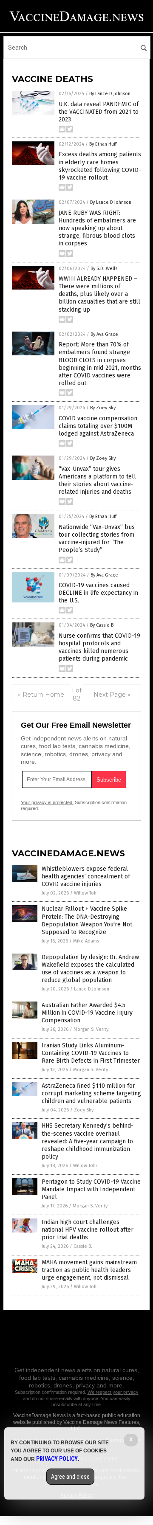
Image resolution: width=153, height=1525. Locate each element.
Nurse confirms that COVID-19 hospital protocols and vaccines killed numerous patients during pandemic (99, 647)
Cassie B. (83, 1246)
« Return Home (41, 694)
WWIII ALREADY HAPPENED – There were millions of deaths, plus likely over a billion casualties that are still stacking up (99, 294)
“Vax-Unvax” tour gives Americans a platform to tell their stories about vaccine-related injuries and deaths (97, 480)
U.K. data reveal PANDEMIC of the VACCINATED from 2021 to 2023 (99, 112)
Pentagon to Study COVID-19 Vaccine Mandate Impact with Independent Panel (91, 1189)
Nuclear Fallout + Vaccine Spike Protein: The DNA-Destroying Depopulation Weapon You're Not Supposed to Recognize (87, 920)
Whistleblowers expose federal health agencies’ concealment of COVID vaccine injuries (86, 876)
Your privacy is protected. (47, 802)
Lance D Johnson (91, 989)
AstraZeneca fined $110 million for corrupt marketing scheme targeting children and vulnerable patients (91, 1093)
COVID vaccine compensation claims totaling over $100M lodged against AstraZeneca (98, 426)
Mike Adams (86, 941)
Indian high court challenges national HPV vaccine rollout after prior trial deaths (87, 1229)
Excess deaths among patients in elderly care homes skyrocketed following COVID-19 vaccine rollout (100, 166)
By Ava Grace (104, 334)
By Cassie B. (102, 625)
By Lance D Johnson (109, 93)
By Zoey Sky (103, 408)
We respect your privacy (113, 1392)
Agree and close (70, 1476)
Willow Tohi (86, 893)
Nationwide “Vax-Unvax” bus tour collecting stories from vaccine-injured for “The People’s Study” (97, 538)
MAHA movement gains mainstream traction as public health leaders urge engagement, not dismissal (89, 1270)
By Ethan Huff (102, 144)
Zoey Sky (84, 1110)
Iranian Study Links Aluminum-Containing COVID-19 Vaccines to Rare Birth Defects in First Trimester (91, 1053)
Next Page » (112, 694)
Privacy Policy (57, 1458)
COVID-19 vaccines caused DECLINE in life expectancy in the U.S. (98, 593)
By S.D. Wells (104, 268)
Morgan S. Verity (91, 1029)
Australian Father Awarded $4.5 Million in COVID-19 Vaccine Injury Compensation (87, 1013)
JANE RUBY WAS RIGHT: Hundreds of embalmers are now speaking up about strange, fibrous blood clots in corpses (97, 228)
